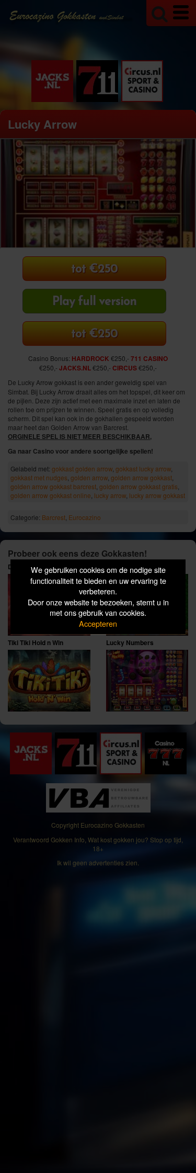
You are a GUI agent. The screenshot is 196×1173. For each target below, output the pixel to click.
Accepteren (98, 623)
